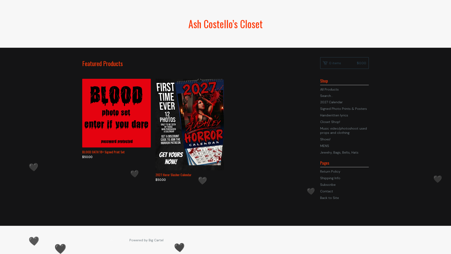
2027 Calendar (331, 102)
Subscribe (328, 185)
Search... (326, 95)
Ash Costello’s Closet (225, 24)
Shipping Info (330, 178)
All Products (329, 89)
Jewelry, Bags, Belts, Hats (339, 152)
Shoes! (325, 139)
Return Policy (330, 171)
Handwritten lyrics (334, 115)
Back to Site (329, 198)
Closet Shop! (330, 122)
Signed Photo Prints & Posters (343, 109)
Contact (326, 191)
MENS (324, 146)
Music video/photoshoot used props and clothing (343, 130)
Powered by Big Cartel (146, 240)
